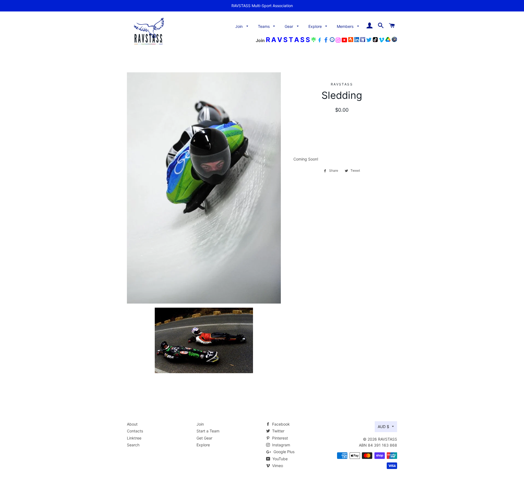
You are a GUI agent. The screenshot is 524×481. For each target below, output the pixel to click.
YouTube (279, 458)
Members (346, 26)
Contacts (135, 431)
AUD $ (383, 426)
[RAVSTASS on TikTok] (375, 40)
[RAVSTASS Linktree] (313, 40)
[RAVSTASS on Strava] (350, 40)
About (132, 424)
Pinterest (279, 438)
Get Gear (204, 438)
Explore (315, 26)
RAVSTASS (387, 439)
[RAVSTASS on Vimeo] (381, 40)
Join (239, 26)
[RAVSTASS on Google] (388, 40)
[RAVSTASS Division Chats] (332, 40)
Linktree (134, 438)
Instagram (280, 445)
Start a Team (207, 431)
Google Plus (283, 451)
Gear (289, 26)
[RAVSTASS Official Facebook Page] (319, 40)
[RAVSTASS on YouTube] (344, 40)
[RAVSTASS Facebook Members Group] (326, 40)
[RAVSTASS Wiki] (362, 40)
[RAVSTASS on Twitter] (369, 40)
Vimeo (277, 465)
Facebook (280, 424)
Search (133, 445)
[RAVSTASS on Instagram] (338, 40)
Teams (264, 26)
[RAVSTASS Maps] (394, 40)
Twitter (277, 431)
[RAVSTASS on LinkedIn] (356, 40)
